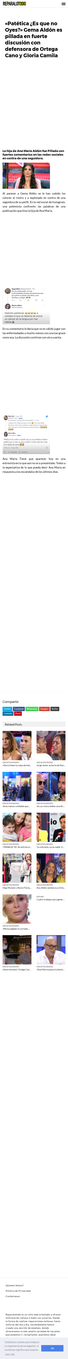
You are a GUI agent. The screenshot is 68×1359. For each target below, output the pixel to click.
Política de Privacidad (18, 1290)
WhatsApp (32, 708)
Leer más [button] (10, 1353)
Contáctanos (13, 1296)
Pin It (18, 713)
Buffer (55, 708)
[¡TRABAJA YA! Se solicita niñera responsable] (17, 826)
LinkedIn (8, 713)
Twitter (7, 708)
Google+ (44, 708)
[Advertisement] (34, 105)
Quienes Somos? (15, 1285)
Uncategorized (11, 762)
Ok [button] (52, 1348)
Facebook (19, 708)
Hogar (40, 896)
